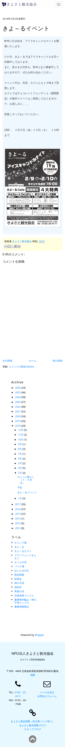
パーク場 (19, 566)
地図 (32, 675)
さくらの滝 (20, 562)
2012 (18, 528)
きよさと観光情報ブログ (32, 725)
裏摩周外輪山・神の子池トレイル (25, 601)
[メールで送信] (6, 246)
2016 (18, 509)
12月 (21, 430)
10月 (21, 439)
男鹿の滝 (19, 591)
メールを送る (47, 692)
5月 (20, 463)
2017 (18, 504)
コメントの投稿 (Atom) (21, 366)
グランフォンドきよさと (25, 556)
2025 (18, 392)
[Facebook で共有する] (16, 246)
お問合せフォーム (47, 696)
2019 (18, 421)
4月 (20, 468)
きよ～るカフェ (22, 551)
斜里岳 (18, 579)
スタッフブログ (32, 729)
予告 (19, 487)
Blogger (39, 635)
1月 (20, 498)
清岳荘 (18, 587)
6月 (20, 458)
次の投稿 (7, 360)
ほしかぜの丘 (21, 570)
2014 (18, 518)
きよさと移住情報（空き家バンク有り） (32, 721)
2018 (18, 425)
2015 (18, 513)
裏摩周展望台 (21, 606)
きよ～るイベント (27, 492)
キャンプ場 (20, 542)
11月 (21, 434)
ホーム (32, 360)
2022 (18, 406)
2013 (18, 523)
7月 (20, 453)
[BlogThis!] (9, 246)
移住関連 (19, 574)
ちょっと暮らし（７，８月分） (25, 479)
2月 (20, 472)
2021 (18, 411)
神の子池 (19, 583)
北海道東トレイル (24, 595)
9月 (20, 444)
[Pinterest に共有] (19, 246)
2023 (18, 402)
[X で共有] (12, 246)
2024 (18, 397)
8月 (20, 449)
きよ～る (19, 546)
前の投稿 (57, 360)
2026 (18, 387)
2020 (18, 416)
